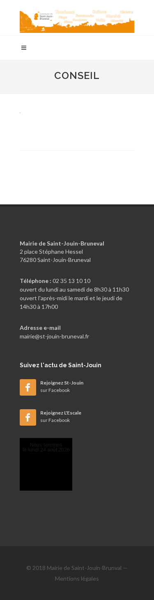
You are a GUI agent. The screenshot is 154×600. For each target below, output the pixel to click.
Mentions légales (77, 578)
